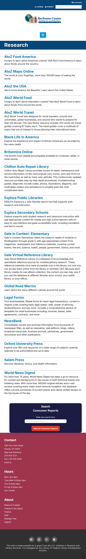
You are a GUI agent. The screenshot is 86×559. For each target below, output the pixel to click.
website (49, 7)
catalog (39, 7)
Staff (6, 515)
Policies (7, 512)
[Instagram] (47, 539)
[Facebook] (31, 539)
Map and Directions (12, 452)
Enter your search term (45, 417)
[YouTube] (39, 539)
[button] (43, 35)
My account (77, 2)
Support (7, 522)
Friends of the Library (13, 508)
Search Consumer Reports (45, 428)
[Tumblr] (54, 539)
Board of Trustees (12, 505)
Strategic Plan (10, 519)
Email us (7, 462)
